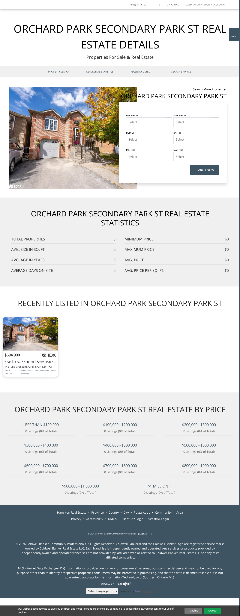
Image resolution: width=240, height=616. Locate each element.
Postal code (142, 512)
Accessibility (94, 519)
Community (163, 512)
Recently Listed (140, 71)
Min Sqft (131, 149)
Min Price (132, 115)
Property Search (59, 71)
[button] (234, 34)
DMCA (112, 519)
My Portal (172, 4)
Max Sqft (179, 149)
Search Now (204, 170)
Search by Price (181, 71)
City (126, 512)
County (114, 512)
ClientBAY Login (132, 519)
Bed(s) (130, 132)
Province (97, 512)
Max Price (179, 115)
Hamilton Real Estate (71, 512)
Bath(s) (177, 132)
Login (189, 4)
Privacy (76, 519)
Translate (148, 591)
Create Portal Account (210, 4)
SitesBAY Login (158, 519)
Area (179, 512)
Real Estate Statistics (99, 71)
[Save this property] (54, 322)
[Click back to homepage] (4, 4)
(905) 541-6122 (138, 4)
